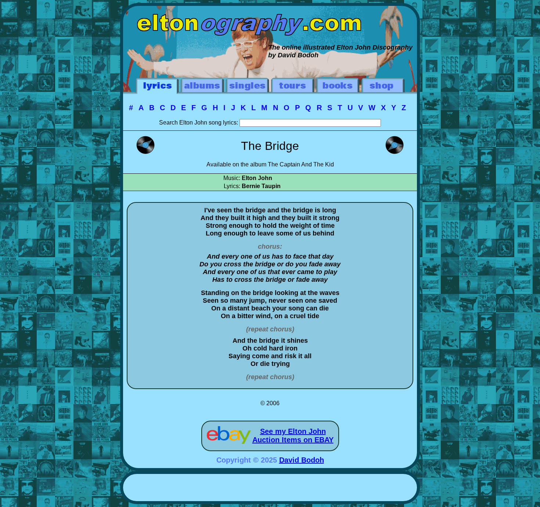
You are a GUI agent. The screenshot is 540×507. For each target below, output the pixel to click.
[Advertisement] (270, 489)
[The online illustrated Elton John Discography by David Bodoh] (270, 9)
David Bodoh (301, 460)
